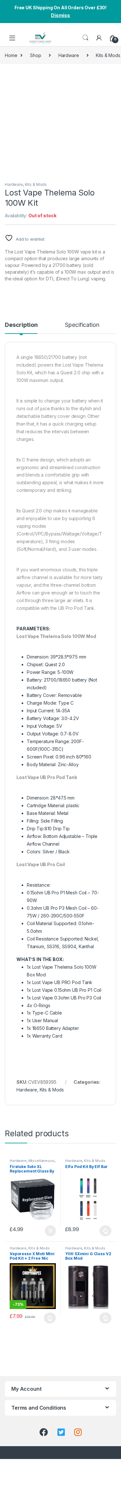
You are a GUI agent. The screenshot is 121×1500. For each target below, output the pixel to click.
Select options (103, 1230)
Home (11, 55)
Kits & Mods (36, 184)
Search (85, 37)
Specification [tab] (82, 325)
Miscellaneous (41, 1160)
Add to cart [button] (50, 1230)
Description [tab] (21, 325)
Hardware (68, 55)
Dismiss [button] (60, 15)
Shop (35, 55)
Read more (105, 1318)
